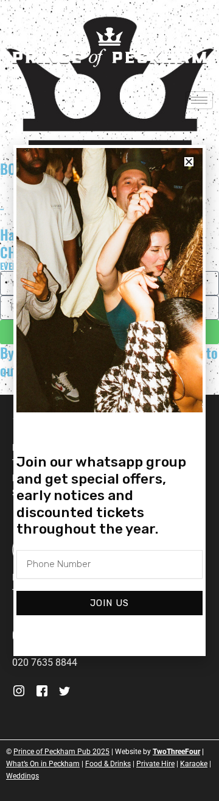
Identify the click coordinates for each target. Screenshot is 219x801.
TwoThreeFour (176, 751)
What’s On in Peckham (43, 764)
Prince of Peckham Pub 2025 (61, 751)
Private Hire (155, 764)
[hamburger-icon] (199, 100)
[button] (188, 161)
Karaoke (193, 764)
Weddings (22, 776)
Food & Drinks (108, 764)
